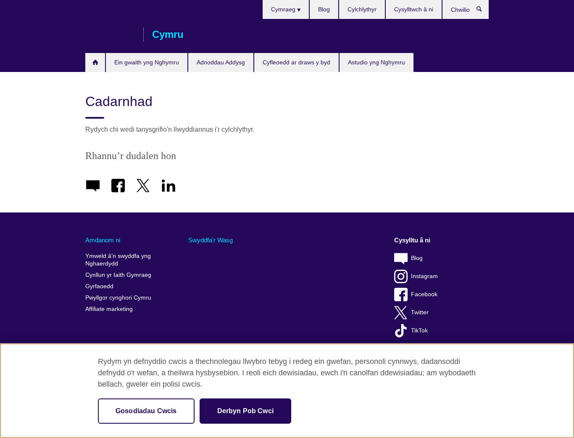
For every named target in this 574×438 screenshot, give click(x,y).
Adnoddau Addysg (221, 62)
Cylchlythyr (362, 9)
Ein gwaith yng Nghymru (146, 62)
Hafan (95, 62)
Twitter (420, 312)
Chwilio (483, 11)
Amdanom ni (102, 240)
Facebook (424, 294)
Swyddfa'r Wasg (210, 240)
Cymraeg (284, 9)
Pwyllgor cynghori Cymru (118, 298)
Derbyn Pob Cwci (245, 410)
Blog (324, 9)
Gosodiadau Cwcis (146, 410)
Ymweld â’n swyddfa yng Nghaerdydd (118, 260)
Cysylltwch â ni (413, 9)
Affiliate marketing (109, 309)
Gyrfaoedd (99, 286)
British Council (110, 34)
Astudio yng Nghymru (376, 62)
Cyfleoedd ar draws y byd (296, 62)
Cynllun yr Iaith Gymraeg (118, 275)
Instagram (424, 276)
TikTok (419, 330)
